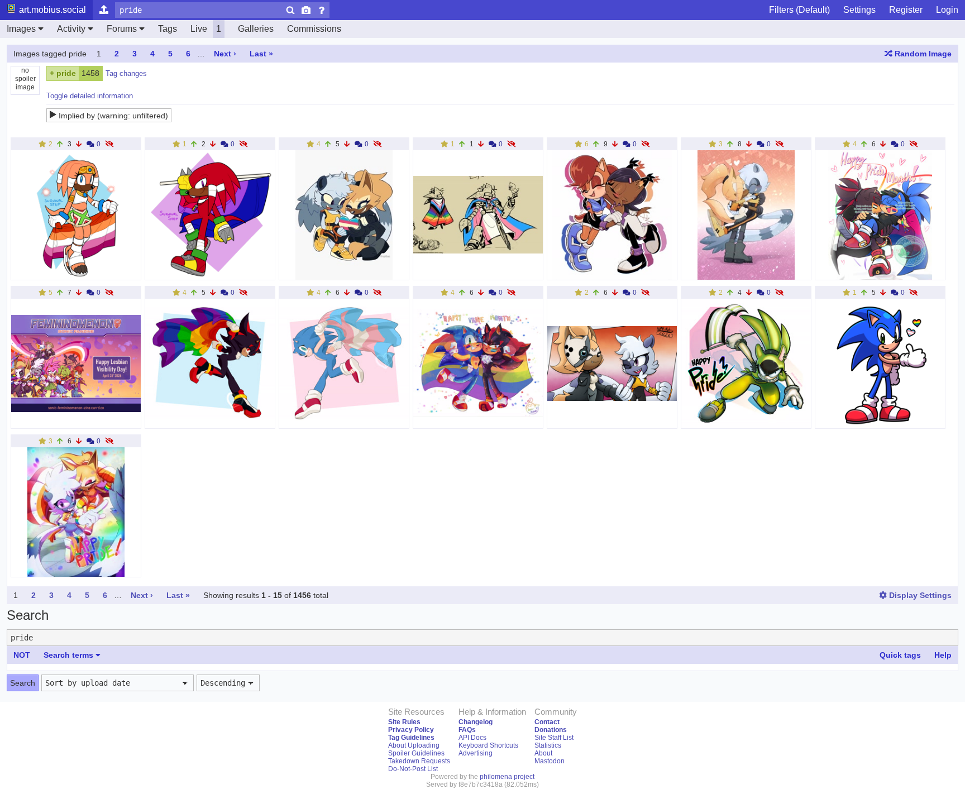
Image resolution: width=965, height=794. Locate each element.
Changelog (475, 722)
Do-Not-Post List (413, 769)
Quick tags (900, 654)
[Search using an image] (306, 10)
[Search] (290, 10)
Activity (71, 29)
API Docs (472, 738)
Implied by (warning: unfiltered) (113, 115)
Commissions (314, 29)
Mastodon (549, 761)
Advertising (475, 753)
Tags (167, 29)
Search (22, 682)
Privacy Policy (411, 730)
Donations (550, 730)
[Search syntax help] (321, 10)
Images (21, 29)
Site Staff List (554, 738)
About (543, 753)
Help (943, 654)
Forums (122, 29)
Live (205, 29)
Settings (859, 10)
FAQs (467, 730)
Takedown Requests (419, 761)
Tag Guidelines (411, 738)
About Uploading (413, 745)
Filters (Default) (799, 10)
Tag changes (126, 73)
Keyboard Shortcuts (488, 745)
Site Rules (404, 722)
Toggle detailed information (89, 96)
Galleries (256, 29)
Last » (261, 53)
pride (66, 73)
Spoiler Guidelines (416, 753)
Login (947, 10)
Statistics (547, 745)
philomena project (507, 777)
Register (906, 10)
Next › (225, 53)
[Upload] (104, 10)
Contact (547, 722)
